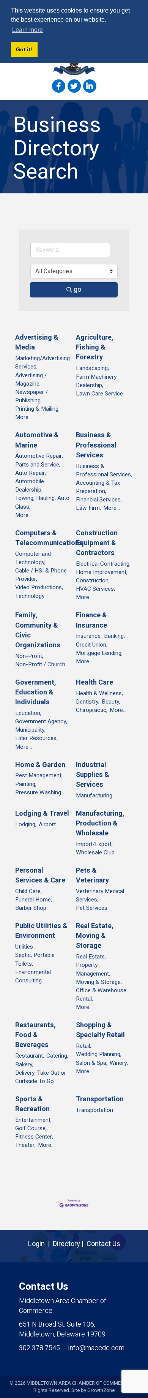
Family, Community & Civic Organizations (37, 630)
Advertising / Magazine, (31, 379)
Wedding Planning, (98, 1054)
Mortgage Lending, (99, 653)
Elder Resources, (36, 738)
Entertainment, (33, 1120)
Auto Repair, (30, 473)
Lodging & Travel (42, 814)
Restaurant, (29, 1056)
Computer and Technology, (33, 558)
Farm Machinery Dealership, (96, 381)
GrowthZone (101, 1390)
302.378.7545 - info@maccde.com (71, 1348)
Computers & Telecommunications (49, 538)
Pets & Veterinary (92, 876)
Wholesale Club (95, 852)
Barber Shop (30, 908)
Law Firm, (88, 508)
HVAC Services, (95, 589)
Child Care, (28, 891)
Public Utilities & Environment (41, 931)
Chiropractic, (91, 710)
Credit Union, (91, 644)
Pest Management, (39, 775)
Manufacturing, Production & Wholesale (100, 823)
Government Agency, (41, 721)
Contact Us (103, 1244)
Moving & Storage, (99, 982)
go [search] (77, 290)
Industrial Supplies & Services (92, 775)
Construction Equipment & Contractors (97, 543)
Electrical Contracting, (103, 564)
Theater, (25, 1145)
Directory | (70, 1244)
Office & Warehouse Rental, (101, 994)
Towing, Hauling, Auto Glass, (42, 502)
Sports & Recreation (32, 1104)
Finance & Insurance (91, 620)
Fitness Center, (34, 1136)
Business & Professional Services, (104, 470)
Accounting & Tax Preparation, (98, 487)
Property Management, (93, 969)
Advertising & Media (36, 343)
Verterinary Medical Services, (100, 895)
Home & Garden (40, 765)
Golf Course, (31, 1128)
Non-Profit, (29, 656)
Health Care (94, 683)
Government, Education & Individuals (35, 692)
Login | (40, 1244)
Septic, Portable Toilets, (35, 959)
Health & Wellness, (99, 693)
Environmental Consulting (33, 976)
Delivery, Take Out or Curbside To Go (40, 1077)
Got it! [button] (24, 49)
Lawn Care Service (99, 393)
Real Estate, (91, 956)
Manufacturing (94, 795)
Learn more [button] (27, 30)
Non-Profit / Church (40, 664)
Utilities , (25, 947)
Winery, (119, 1063)
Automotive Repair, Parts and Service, (39, 460)
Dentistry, (87, 701)
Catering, (57, 1056)
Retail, (83, 1046)
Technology (29, 596)
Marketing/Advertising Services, (42, 362)
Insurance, (89, 636)
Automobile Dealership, (29, 485)
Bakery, (24, 1064)
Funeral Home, (33, 899)
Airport (47, 824)
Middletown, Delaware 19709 (62, 1329)
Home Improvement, (102, 572)
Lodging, (25, 824)
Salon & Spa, (91, 1063)
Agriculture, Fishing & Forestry (94, 347)
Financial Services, (99, 499)
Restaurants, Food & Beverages (35, 1035)
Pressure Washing (38, 792)
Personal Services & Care (40, 876)
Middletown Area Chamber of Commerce (62, 1306)
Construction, (93, 580)
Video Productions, (39, 587)
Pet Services (91, 908)
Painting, (25, 784)
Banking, (114, 636)
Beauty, (111, 701)
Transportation (100, 1099)
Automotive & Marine (37, 440)
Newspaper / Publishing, (31, 396)
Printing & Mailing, (37, 409)
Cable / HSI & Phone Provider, (41, 574)
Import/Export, (94, 844)
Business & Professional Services (96, 445)
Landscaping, (92, 368)
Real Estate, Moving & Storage (94, 936)
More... (23, 417)
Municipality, (30, 730)
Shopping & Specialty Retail (100, 1030)
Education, (28, 713)
